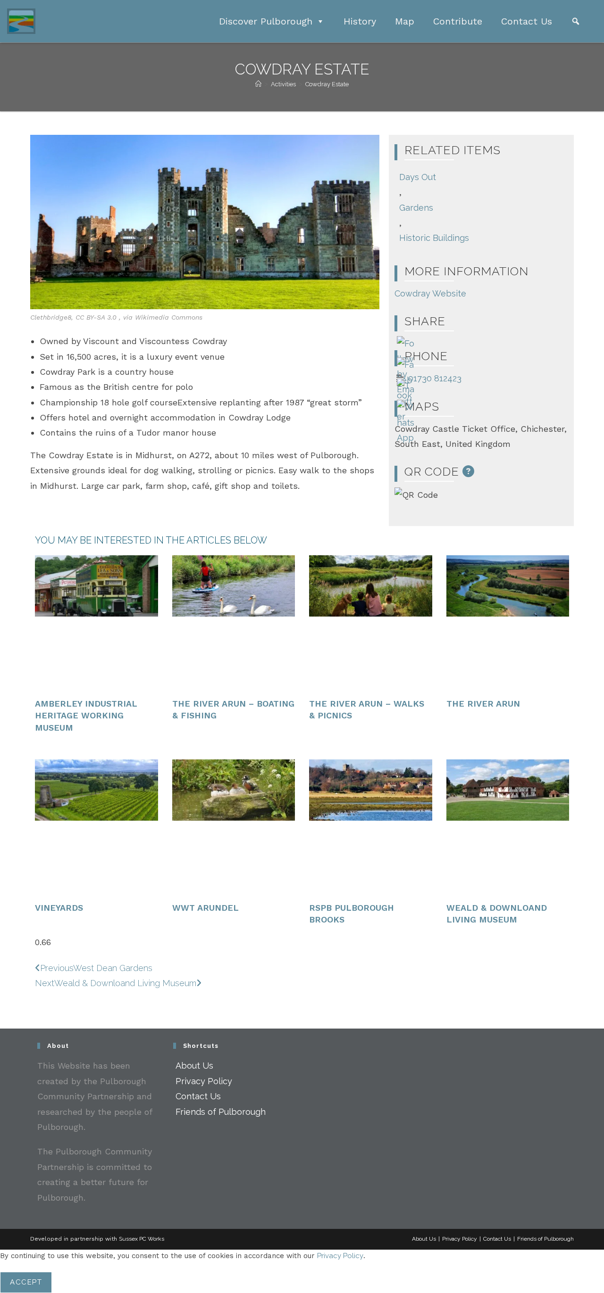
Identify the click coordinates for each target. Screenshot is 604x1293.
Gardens (416, 208)
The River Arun (483, 703)
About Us (194, 1066)
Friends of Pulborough (221, 1112)
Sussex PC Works (141, 1238)
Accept (26, 1282)
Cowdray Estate (327, 84)
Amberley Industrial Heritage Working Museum (86, 715)
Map (404, 21)
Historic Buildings (434, 238)
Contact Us (526, 21)
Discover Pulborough (265, 21)
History (360, 21)
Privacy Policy (204, 1081)
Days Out (417, 177)
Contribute (457, 21)
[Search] (576, 21)
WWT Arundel (205, 908)
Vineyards (59, 908)
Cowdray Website (430, 293)
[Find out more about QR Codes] (468, 471)
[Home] (258, 84)
